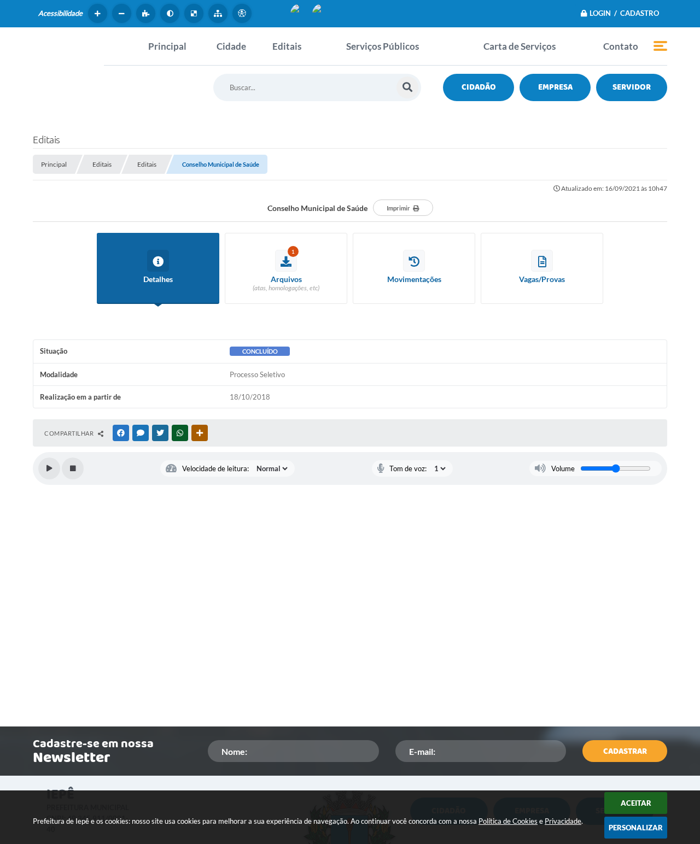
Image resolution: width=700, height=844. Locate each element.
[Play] (49, 468)
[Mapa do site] (219, 13)
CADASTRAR (625, 751)
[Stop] (73, 468)
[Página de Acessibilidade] (243, 13)
